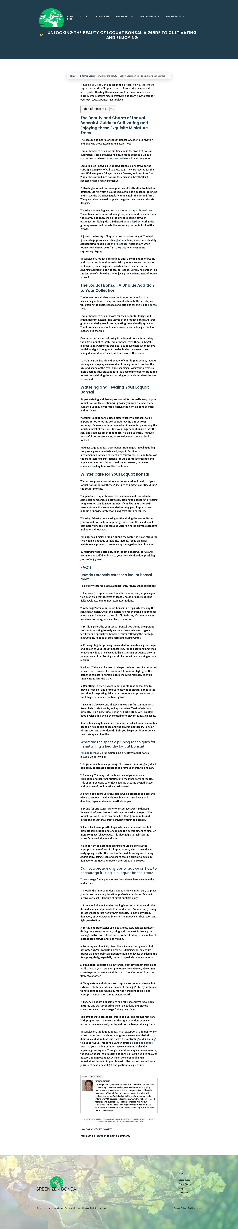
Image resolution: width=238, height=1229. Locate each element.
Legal (199, 1208)
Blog (69, 19)
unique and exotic (142, 1042)
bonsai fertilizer (132, 221)
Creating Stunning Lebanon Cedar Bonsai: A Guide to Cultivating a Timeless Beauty (120, 1119)
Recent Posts (96, 1076)
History (84, 16)
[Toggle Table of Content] (110, 109)
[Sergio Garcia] (87, 1090)
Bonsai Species (124, 16)
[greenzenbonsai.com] (51, 17)
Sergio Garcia (102, 1081)
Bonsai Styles (148, 16)
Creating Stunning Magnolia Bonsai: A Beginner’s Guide (120, 1122)
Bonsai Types (173, 16)
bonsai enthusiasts (117, 158)
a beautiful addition (101, 555)
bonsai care (145, 210)
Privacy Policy (180, 1208)
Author (84, 1076)
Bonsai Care (102, 16)
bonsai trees (96, 151)
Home (70, 16)
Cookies (191, 1208)
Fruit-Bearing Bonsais (86, 76)
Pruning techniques (91, 753)
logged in (101, 1135)
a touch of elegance (116, 243)
